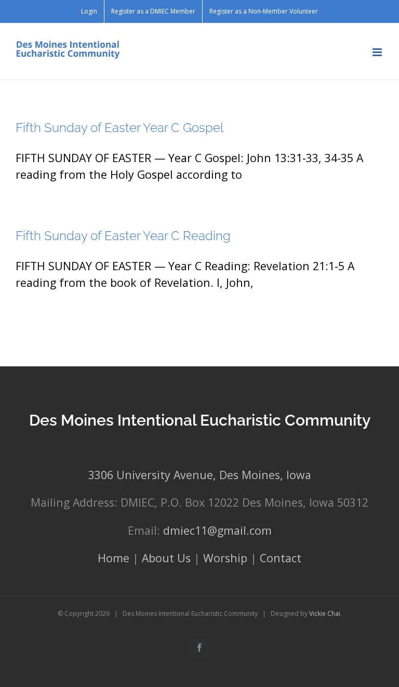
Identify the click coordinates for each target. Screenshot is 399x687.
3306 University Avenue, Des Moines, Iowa (199, 474)
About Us (166, 557)
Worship (225, 557)
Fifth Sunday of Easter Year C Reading (123, 235)
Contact (280, 557)
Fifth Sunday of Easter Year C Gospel (119, 127)
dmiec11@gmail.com (217, 530)
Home (113, 557)
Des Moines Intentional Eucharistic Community (199, 420)
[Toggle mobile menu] (378, 52)
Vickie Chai (324, 613)
